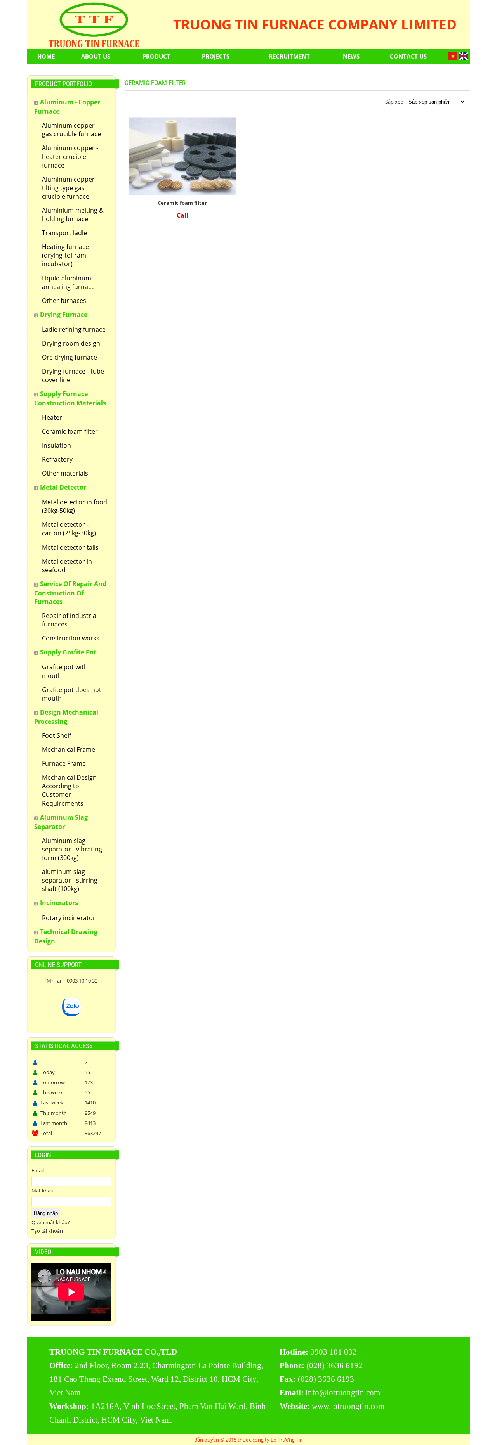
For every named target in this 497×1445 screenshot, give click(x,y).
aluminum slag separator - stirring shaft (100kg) (69, 880)
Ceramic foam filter (70, 431)
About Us (95, 56)
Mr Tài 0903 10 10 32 (71, 980)
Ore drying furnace (69, 357)
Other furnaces (64, 300)
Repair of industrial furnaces (70, 619)
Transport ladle (64, 232)
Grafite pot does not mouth (71, 694)
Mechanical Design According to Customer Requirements (69, 790)
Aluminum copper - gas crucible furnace (71, 129)
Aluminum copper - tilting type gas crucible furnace (70, 188)
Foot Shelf (56, 735)
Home (46, 56)
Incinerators (59, 902)
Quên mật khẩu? (50, 1222)
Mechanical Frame (68, 749)
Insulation (56, 445)
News (351, 56)
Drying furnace (63, 314)
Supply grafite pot (68, 652)
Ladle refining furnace (74, 329)
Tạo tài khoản (47, 1230)
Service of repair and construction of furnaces (70, 593)
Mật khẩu (42, 1190)
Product (156, 56)
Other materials (65, 473)
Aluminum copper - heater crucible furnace (70, 156)
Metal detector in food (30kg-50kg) (74, 506)
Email (37, 1170)
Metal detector (63, 487)
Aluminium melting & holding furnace (73, 214)
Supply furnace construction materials (70, 398)
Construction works (70, 638)
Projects (215, 56)
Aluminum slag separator (61, 822)
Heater (52, 417)
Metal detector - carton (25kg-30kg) (69, 528)
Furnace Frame (64, 763)
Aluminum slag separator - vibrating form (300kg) (72, 849)
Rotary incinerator (69, 918)
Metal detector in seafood (67, 565)
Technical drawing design (65, 936)
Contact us (408, 56)
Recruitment (289, 56)
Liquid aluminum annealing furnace (68, 282)
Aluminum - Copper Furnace (67, 107)
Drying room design (71, 343)
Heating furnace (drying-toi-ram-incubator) (65, 255)
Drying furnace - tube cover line (73, 375)
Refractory (57, 459)
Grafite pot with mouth (65, 671)
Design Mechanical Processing (66, 717)
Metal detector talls (70, 547)
